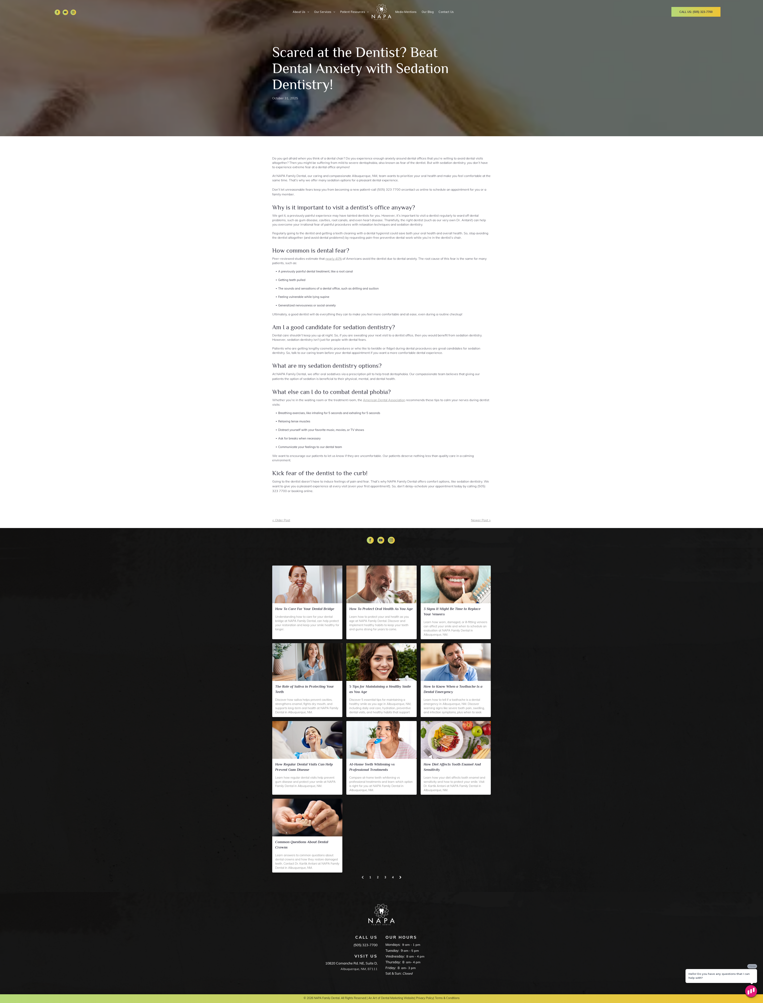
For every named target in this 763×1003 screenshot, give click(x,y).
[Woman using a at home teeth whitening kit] (381, 740)
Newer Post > (481, 520)
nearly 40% (333, 259)
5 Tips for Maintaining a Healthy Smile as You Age (380, 689)
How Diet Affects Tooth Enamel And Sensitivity (452, 767)
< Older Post (281, 520)
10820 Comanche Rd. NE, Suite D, (351, 963)
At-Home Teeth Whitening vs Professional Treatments (372, 767)
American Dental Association (384, 400)
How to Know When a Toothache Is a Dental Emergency (453, 689)
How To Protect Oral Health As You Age (381, 609)
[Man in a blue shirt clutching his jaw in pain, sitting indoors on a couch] (456, 662)
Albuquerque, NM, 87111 (359, 969)
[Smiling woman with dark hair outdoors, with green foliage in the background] (381, 662)
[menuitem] (300, 12)
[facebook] (57, 13)
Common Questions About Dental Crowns (301, 844)
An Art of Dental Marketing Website (391, 998)
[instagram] (73, 13)
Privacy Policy (424, 998)
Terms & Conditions (447, 998)
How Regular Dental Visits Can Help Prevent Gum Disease (304, 767)
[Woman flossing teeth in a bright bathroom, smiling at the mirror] (307, 584)
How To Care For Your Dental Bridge (304, 609)
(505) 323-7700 (365, 945)
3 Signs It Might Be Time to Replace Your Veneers (452, 611)
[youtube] (65, 13)
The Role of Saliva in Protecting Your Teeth (304, 689)
